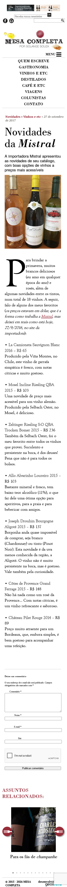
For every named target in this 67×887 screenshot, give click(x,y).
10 (46, 873)
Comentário (15, 691)
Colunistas (33, 98)
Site (19, 738)
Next (60, 832)
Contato (33, 104)
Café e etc (33, 86)
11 (50, 873)
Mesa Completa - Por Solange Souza (33, 33)
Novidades (12, 116)
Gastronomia (33, 67)
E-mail (17, 727)
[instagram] (11, 22)
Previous (8, 832)
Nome (17, 715)
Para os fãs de (33, 857)
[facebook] (5, 22)
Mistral (46, 316)
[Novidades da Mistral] (33, 213)
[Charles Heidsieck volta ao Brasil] (33, 829)
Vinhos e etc (33, 74)
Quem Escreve (33, 61)
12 (54, 873)
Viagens (33, 92)
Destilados (33, 80)
